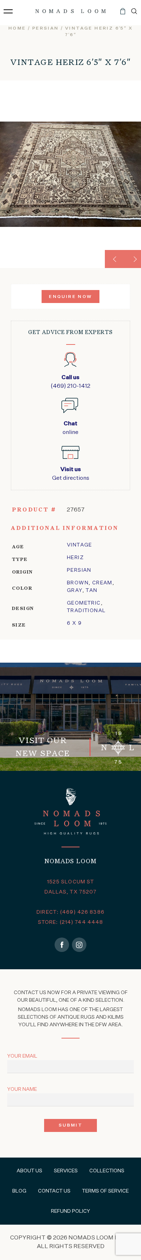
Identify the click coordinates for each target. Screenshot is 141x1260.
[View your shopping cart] (122, 14)
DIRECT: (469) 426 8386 (70, 912)
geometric (84, 603)
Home (17, 28)
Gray (74, 590)
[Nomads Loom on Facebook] (62, 945)
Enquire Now (70, 297)
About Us (29, 1170)
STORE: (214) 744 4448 (70, 922)
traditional (86, 610)
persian (45, 28)
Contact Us (54, 1191)
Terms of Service (105, 1191)
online (70, 428)
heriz (75, 557)
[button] (114, 259)
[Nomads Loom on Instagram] (79, 945)
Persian (79, 570)
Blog (19, 1191)
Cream (102, 582)
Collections (106, 1170)
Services (66, 1170)
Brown (78, 582)
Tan (91, 590)
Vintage (79, 545)
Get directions (70, 474)
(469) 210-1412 (70, 382)
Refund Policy (70, 1211)
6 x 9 (74, 623)
